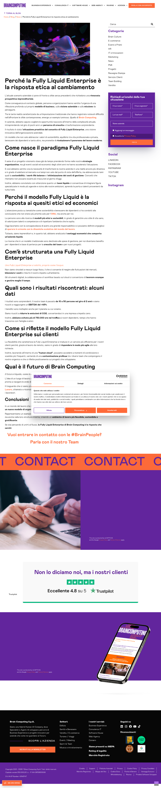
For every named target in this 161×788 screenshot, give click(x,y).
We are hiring (14, 783)
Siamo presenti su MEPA (101, 747)
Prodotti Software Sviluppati (146, 774)
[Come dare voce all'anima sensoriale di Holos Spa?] (137, 208)
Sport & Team (66, 744)
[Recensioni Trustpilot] (141, 740)
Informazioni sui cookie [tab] (113, 384)
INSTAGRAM (114, 168)
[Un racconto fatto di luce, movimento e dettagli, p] (125, 201)
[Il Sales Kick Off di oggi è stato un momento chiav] (149, 222)
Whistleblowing (116, 774)
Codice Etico (115, 771)
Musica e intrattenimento (71, 748)
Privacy (120, 768)
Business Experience (41, 5)
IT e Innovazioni (115, 53)
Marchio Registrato (99, 755)
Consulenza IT (62, 5)
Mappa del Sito (100, 771)
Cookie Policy (132, 768)
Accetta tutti (112, 410)
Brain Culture (114, 37)
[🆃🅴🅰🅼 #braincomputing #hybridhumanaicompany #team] (125, 222)
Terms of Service (115, 540)
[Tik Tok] (139, 726)
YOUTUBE (113, 172)
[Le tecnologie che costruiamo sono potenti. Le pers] (149, 208)
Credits (82, 768)
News (111, 61)
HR (109, 49)
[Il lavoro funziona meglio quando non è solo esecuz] (137, 194)
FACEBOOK (114, 164)
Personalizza (79, 410)
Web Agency (97, 5)
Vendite (112, 85)
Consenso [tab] (48, 384)
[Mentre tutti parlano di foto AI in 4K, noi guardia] (149, 201)
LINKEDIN (113, 160)
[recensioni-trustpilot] (80, 582)
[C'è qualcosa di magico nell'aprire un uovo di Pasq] (113, 222)
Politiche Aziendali (106, 768)
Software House (80, 5)
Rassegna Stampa (116, 73)
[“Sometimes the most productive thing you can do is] (113, 194)
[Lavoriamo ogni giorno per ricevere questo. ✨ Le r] (137, 201)
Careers (92, 740)
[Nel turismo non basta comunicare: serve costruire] (113, 201)
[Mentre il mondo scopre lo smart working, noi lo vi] (149, 215)
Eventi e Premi (115, 45)
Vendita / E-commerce (69, 733)
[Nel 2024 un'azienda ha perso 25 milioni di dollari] (113, 215)
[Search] (152, 24)
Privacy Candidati (147, 768)
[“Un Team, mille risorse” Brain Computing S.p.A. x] (149, 194)
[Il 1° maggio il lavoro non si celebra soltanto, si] (137, 215)
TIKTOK (112, 176)
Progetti (112, 69)
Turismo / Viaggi (67, 737)
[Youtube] (135, 726)
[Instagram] (126, 726)
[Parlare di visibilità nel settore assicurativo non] (113, 208)
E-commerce (114, 41)
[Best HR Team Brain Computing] (129, 740)
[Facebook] (130, 726)
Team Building (114, 81)
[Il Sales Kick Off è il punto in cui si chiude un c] (137, 222)
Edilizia (63, 726)
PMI (110, 65)
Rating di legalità (97, 751)
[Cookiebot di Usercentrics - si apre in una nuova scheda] (117, 376)
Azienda (121, 5)
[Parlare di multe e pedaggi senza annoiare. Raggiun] (125, 215)
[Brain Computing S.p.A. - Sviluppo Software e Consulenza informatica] (15, 5)
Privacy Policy (130, 136)
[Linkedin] (122, 726)
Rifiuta (49, 410)
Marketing (113, 57)
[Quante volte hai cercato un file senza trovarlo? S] (125, 208)
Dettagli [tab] (81, 384)
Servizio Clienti (115, 77)
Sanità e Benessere (68, 729)
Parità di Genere (131, 771)
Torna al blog (13, 13)
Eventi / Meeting (67, 740)
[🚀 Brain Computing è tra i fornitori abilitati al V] (125, 194)
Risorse (110, 5)
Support (92, 768)
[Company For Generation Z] (129, 749)
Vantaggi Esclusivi (147, 771)
